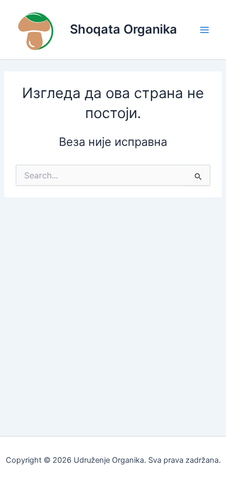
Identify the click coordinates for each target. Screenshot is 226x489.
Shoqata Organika (123, 29)
